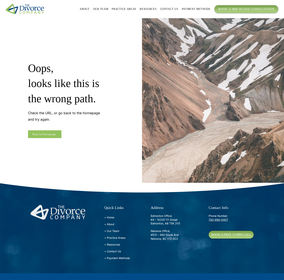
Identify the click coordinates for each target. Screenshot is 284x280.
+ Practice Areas (114, 237)
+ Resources (112, 244)
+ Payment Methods (117, 258)
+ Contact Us (112, 251)
